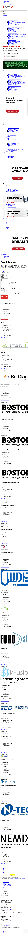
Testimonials (8, 225)
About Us (5, 218)
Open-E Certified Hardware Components (14, 149)
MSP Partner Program (10, 204)
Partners (4, 182)
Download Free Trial (12, 26)
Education (10, 88)
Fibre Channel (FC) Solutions (14, 79)
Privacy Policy (6, 887)
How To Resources (12, 144)
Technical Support (9, 126)
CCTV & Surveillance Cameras (14, 86)
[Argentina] (5, 285)
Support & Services (7, 123)
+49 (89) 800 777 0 (8, 924)
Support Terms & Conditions (14, 130)
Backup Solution (11, 21)
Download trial (4, 254)
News (7, 228)
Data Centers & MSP (12, 87)
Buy (4, 152)
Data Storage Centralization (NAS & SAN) (17, 76)
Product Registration (12, 129)
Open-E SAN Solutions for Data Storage (16, 83)
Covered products (12, 282)
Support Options (11, 29)
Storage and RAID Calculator (14, 31)
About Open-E (6, 882)
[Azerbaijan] (5, 288)
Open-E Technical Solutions (11, 74)
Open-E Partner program (8, 885)
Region (11, 283)
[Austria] (5, 287)
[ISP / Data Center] (5, 275)
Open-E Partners (9, 157)
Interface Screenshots (12, 33)
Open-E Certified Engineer (11, 189)
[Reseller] (5, 276)
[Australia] (5, 286)
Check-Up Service (12, 133)
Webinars (10, 145)
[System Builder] (5, 274)
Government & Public (12, 89)
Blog (7, 137)
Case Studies (11, 140)
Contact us (6, 1)
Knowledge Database (10, 136)
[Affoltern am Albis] (7, 290)
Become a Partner (12, 188)
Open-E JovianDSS (10, 18)
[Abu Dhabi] (7, 289)
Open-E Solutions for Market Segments (14, 84)
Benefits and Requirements (13, 186)
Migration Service (12, 135)
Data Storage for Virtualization (14, 77)
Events (7, 227)
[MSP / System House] (5, 277)
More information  (5, 315)
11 (3, 871)
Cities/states (16, 293)
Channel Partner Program (11, 185)
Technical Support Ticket (13, 128)
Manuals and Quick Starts (13, 143)
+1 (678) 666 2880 (8, 909)
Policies (4, 890)
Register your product (8, 2)
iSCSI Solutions (11, 80)
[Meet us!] (3, 930)
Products (5, 15)
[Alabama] (7, 292)
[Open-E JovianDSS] (4, 279)
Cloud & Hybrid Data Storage (14, 75)
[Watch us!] (3, 931)
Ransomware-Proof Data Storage (15, 81)
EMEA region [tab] (8, 895)
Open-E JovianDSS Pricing (14, 28)
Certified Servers (11, 30)
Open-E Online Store (10, 156)
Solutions (5, 70)
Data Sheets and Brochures (13, 139)
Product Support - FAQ (13, 131)
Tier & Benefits (11, 205)
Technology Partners (10, 192)
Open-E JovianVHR (10, 38)
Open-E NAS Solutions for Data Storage (16, 82)
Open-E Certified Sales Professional (13, 190)
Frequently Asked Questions (14, 24)
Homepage (5, 269)
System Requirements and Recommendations (17, 27)
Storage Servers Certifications (12, 191)
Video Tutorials (11, 142)
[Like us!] (3, 929)
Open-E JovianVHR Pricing (14, 42)
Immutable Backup (12, 40)
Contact (7, 223)
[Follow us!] (3, 932)
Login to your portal (8, 3)
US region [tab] (3, 895)
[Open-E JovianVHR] (4, 280)
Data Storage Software (13, 20)
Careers (7, 222)
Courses (10, 146)
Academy (8, 138)
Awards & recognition (7, 884)
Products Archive (9, 151)
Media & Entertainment (13, 91)
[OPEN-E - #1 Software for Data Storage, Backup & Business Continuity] (7, 9)
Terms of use (5, 889)
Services (7, 132)
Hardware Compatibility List (12, 150)
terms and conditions (15, 878)
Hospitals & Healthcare (13, 90)
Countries (13, 288)
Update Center (9, 148)
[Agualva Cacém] (7, 291)
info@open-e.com (7, 910)
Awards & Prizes (9, 224)
